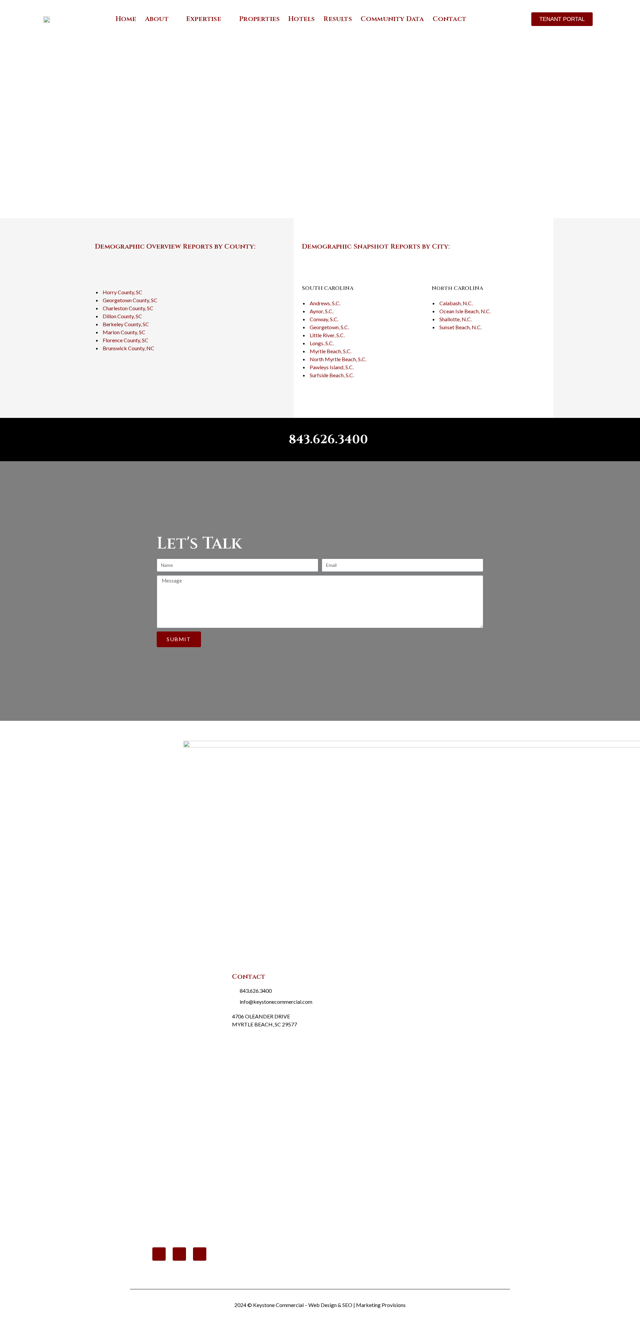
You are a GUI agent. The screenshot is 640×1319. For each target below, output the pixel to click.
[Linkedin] (159, 1254)
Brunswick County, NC (128, 348)
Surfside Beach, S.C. (332, 375)
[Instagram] (199, 1254)
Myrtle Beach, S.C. (330, 351)
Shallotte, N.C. (455, 319)
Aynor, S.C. (321, 311)
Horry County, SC (122, 292)
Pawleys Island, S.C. (332, 367)
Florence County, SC (125, 340)
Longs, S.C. (322, 343)
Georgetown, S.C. (329, 327)
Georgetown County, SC (130, 300)
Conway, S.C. (324, 319)
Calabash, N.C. (456, 303)
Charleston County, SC (128, 308)
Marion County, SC (124, 332)
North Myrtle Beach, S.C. (338, 359)
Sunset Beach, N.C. (460, 327)
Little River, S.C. (327, 335)
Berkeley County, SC (126, 324)
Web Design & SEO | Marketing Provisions (357, 1305)
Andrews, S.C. (325, 303)
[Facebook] (179, 1254)
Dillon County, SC (122, 316)
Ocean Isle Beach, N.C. (465, 311)
